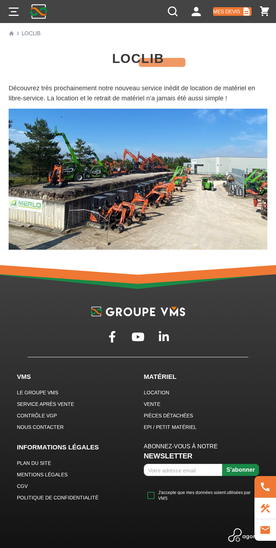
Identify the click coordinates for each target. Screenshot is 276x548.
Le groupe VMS (37, 392)
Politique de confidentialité (57, 498)
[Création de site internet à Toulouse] (248, 535)
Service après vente (45, 404)
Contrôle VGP (37, 415)
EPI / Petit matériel (170, 427)
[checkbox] (201, 495)
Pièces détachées (168, 415)
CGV (22, 486)
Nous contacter (40, 427)
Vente (152, 404)
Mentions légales (42, 474)
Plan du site (34, 463)
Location (156, 392)
